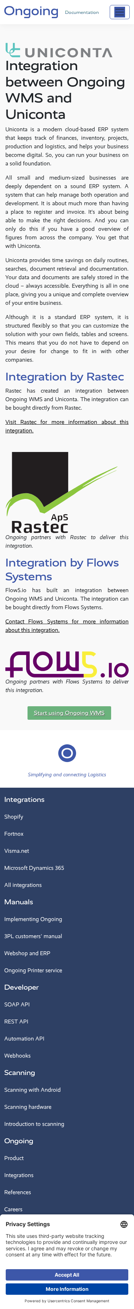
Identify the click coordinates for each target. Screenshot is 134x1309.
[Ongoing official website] (31, 11)
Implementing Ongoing (33, 919)
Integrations (24, 799)
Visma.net (16, 850)
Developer (21, 987)
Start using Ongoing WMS (69, 713)
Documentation (82, 12)
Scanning (19, 1073)
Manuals (18, 902)
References (17, 1192)
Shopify (13, 816)
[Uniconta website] (59, 49)
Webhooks (17, 1055)
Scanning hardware (27, 1106)
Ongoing (18, 1141)
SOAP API (17, 1004)
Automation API (24, 1038)
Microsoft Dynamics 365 (34, 867)
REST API (16, 1021)
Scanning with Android (32, 1089)
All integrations (23, 885)
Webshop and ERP (27, 953)
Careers (13, 1209)
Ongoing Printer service (33, 970)
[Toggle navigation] (120, 12)
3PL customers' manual (33, 936)
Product (14, 1158)
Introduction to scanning (34, 1124)
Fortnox (14, 833)
